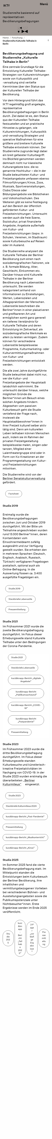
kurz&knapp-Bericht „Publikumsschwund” (26, 693)
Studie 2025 (8, 938)
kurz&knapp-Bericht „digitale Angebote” (26, 679)
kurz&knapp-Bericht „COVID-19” (26, 706)
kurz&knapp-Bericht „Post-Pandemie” (25, 816)
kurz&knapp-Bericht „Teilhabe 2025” (20, 938)
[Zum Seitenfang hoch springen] (48, 41)
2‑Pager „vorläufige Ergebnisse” (32, 938)
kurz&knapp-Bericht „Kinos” (20, 848)
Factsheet (14, 493)
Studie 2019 (14, 588)
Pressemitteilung (17, 609)
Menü (44, 4)
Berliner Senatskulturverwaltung (24, 478)
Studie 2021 (17, 657)
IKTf (6, 5)
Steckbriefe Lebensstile (20, 599)
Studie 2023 (15, 795)
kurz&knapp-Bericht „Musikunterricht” (25, 837)
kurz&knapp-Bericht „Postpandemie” (26, 720)
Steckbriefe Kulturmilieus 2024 (21, 806)
